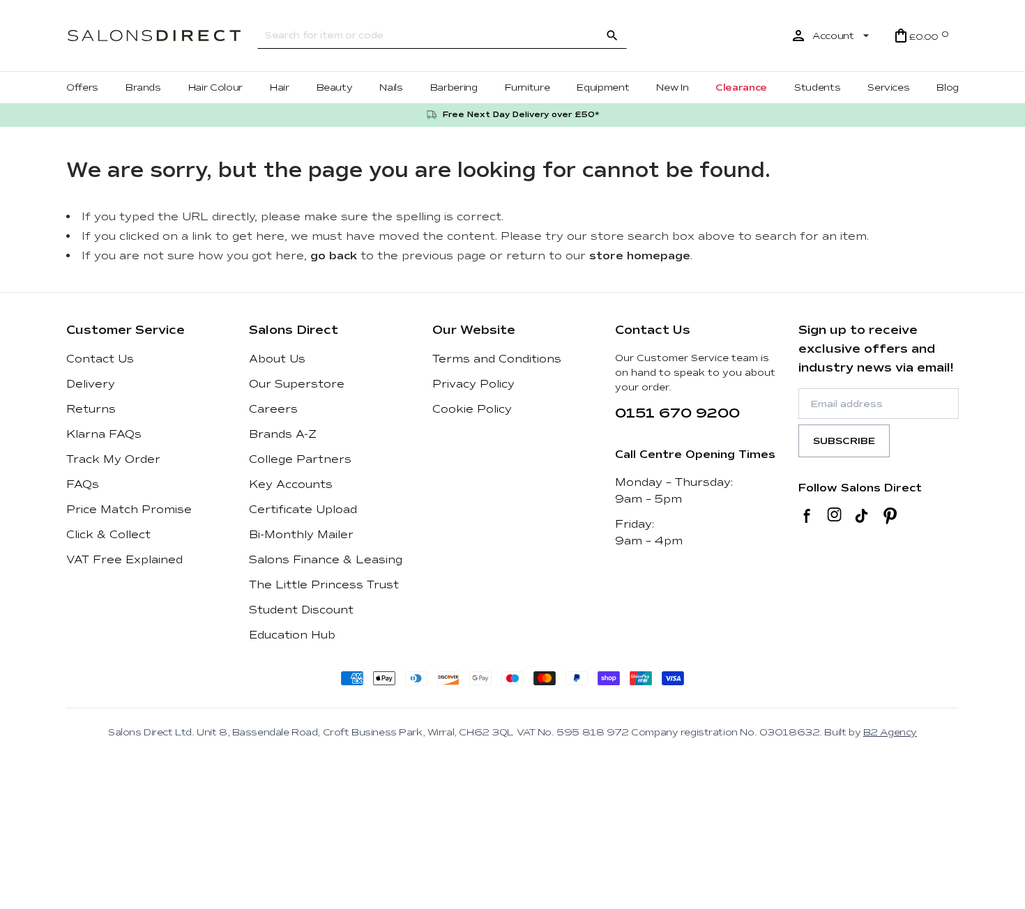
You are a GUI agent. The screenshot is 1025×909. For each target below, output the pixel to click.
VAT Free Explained (124, 560)
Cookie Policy (472, 409)
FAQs (82, 484)
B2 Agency (890, 732)
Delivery (90, 384)
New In (672, 87)
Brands (143, 87)
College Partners (300, 459)
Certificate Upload (303, 510)
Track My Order (113, 459)
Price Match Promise (129, 510)
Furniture (527, 87)
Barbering (454, 87)
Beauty (335, 87)
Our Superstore (296, 384)
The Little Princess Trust (324, 585)
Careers (273, 409)
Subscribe (844, 441)
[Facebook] (807, 515)
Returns (91, 409)
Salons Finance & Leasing (325, 560)
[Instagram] (834, 515)
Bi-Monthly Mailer (301, 535)
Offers (82, 87)
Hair (279, 87)
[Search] (612, 36)
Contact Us (100, 359)
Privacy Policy (473, 384)
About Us (277, 359)
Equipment (603, 87)
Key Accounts (291, 484)
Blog (947, 87)
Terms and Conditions (496, 359)
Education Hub (292, 635)
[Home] (154, 36)
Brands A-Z (283, 434)
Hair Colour (215, 87)
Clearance (741, 87)
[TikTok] (861, 515)
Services (888, 87)
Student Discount (301, 610)
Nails (390, 87)
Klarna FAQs (104, 434)
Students (817, 87)
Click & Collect (108, 535)
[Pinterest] (890, 515)
